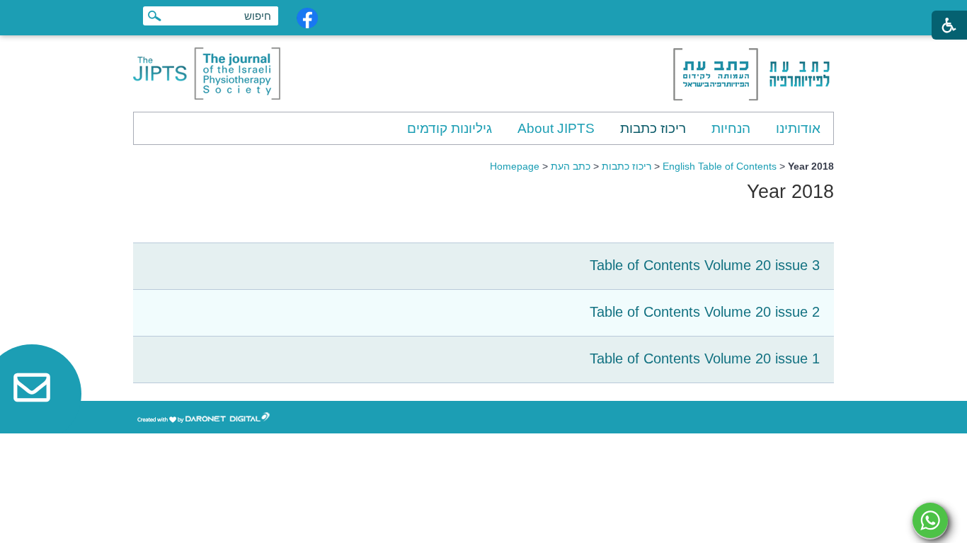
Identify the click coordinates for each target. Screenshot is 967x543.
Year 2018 (790, 191)
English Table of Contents (720, 166)
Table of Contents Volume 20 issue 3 (705, 265)
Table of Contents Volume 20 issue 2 (705, 312)
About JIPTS (556, 128)
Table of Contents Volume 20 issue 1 (705, 358)
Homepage (514, 166)
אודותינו (798, 128)
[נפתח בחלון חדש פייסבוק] (307, 18)
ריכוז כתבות (653, 128)
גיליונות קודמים (449, 128)
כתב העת (570, 166)
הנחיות (730, 128)
